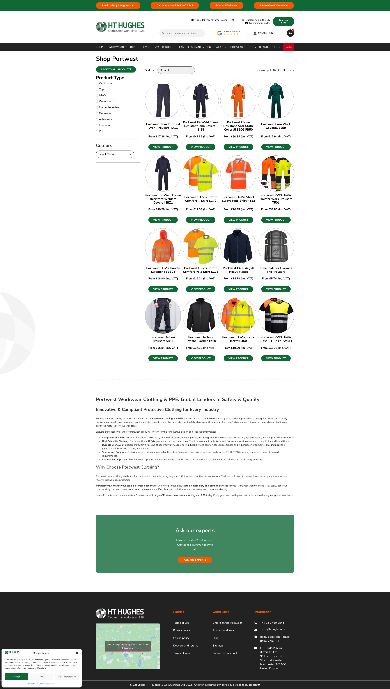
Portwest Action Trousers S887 (163, 339)
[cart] (290, 33)
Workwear (105, 83)
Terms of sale (181, 653)
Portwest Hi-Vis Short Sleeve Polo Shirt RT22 (238, 199)
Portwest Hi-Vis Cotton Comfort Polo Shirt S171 (200, 270)
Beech (253, 685)
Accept (16, 676)
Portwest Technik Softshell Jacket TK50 (201, 339)
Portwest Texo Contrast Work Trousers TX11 (163, 126)
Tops (102, 89)
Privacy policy (181, 630)
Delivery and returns (185, 645)
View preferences (67, 676)
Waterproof (106, 101)
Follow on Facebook (225, 653)
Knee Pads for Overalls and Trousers (276, 270)
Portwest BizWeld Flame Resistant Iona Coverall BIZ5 (200, 126)
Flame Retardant (109, 107)
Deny (41, 676)
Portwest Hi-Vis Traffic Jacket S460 (238, 339)
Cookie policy (181, 638)
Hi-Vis (103, 95)
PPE (101, 131)
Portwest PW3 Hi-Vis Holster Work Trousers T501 (276, 199)
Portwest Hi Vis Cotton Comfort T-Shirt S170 (200, 199)
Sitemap (218, 645)
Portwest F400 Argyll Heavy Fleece (238, 270)
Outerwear (105, 113)
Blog (216, 638)
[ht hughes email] (274, 630)
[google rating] (229, 33)
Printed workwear (224, 630)
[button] (77, 653)
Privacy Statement (47, 683)
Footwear (105, 125)
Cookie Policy (32, 683)
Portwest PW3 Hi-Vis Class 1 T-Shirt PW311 (275, 339)
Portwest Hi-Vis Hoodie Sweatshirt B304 (163, 270)
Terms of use (181, 623)
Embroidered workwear (227, 623)
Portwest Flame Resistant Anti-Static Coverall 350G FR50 (238, 126)
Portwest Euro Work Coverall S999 (276, 126)
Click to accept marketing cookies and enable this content (128, 646)
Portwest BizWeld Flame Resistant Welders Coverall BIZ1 (163, 199)
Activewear (106, 119)
